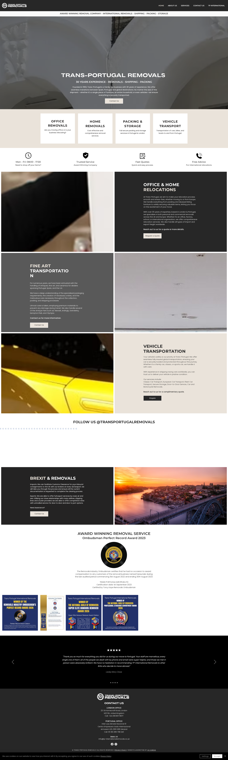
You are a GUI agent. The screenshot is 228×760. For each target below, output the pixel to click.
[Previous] (13, 662)
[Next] (215, 662)
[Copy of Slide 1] (110, 682)
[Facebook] (112, 744)
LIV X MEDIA (151, 750)
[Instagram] (116, 744)
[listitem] (57, 128)
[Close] (225, 756)
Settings (205, 756)
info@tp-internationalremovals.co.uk (114, 739)
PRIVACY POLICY (121, 750)
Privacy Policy (105, 756)
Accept (217, 756)
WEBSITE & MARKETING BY (137, 750)
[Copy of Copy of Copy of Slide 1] (117, 682)
